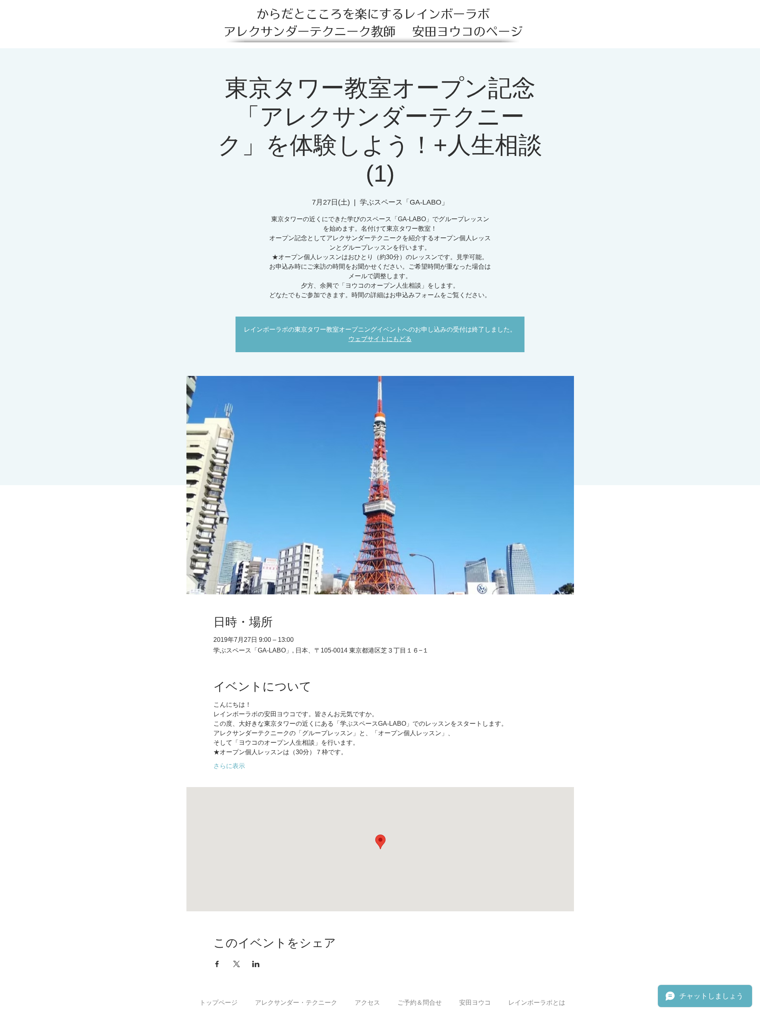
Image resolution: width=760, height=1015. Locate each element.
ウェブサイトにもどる (380, 339)
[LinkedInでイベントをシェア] (256, 964)
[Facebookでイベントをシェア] (217, 964)
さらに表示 (229, 766)
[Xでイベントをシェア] (236, 964)
